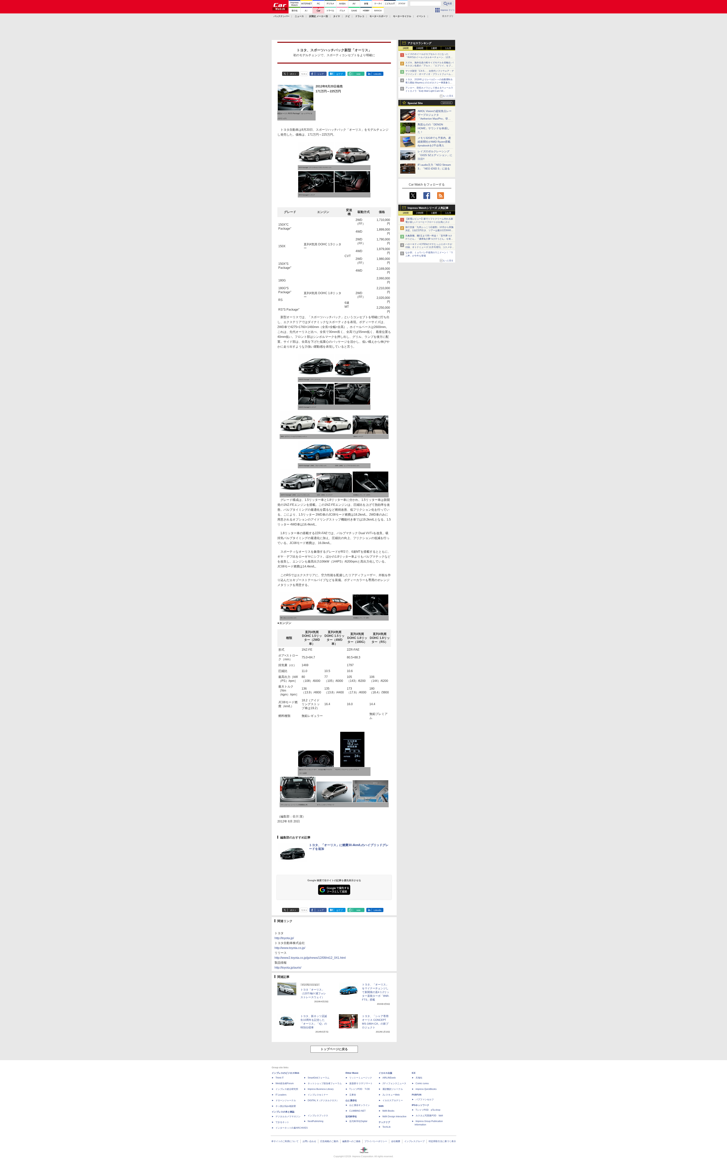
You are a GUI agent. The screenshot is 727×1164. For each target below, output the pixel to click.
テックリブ (384, 1122)
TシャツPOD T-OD (359, 1089)
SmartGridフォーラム (318, 1077)
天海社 (419, 1077)
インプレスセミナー (318, 1094)
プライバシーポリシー (375, 1141)
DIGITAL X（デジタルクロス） (323, 1100)
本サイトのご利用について (285, 1141)
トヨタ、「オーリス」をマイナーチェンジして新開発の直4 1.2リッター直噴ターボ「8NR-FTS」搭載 (375, 992)
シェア (320, 74)
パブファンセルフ (425, 1099)
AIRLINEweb (389, 1077)
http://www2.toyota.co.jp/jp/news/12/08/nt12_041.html (310, 957)
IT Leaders (280, 1094)
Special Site (415, 103)
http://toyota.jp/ (284, 938)
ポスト (293, 74)
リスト (304, 74)
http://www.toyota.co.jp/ (290, 948)
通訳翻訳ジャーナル (392, 1089)
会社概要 (395, 1141)
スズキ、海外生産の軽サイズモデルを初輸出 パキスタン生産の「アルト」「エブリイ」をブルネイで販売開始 (429, 65)
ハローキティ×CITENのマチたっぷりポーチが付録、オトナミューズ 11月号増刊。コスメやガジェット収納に (429, 247)
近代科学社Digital (358, 1121)
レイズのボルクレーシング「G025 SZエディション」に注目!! (435, 155)
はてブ (339, 74)
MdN (381, 1106)
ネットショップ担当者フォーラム (325, 1083)
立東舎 (352, 1094)
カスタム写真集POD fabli (429, 1115)
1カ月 (448, 48)
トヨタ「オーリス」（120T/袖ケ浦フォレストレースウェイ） (313, 993)
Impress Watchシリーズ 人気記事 (428, 207)
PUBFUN (416, 1094)
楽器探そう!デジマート (361, 1083)
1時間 (406, 48)
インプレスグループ (414, 1141)
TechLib (386, 1127)
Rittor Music (352, 1073)
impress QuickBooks (426, 1089)
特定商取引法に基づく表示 (442, 1141)
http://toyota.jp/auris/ (288, 967)
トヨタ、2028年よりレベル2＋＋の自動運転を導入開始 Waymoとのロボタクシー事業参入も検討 (429, 82)
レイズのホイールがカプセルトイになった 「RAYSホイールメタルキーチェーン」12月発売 (429, 57)
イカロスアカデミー (392, 1100)
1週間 (434, 48)
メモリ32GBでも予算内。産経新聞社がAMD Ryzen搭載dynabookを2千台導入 (434, 141)
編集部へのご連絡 (351, 1141)
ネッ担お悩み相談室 (285, 1106)
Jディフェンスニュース (394, 1083)
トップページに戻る (334, 1049)
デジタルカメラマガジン (287, 1116)
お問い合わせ (309, 1141)
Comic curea (422, 1083)
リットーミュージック (360, 1077)
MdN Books (388, 1111)
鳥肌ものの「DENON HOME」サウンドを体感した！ (433, 128)
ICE (414, 1073)
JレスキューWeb (391, 1094)
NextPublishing (315, 1121)
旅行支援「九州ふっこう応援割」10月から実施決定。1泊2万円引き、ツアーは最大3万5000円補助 (429, 230)
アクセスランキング (419, 43)
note (358, 74)
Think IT (279, 1077)
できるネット (282, 1122)
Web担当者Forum (284, 1083)
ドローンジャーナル (285, 1100)
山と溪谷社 (351, 1100)
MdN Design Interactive (394, 1116)
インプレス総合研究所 (286, 1089)
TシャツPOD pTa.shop (428, 1110)
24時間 (419, 48)
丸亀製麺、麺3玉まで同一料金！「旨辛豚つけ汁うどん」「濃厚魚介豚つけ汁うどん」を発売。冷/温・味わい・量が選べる (428, 238)
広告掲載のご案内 (329, 1141)
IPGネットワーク (420, 1105)
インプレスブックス (318, 1115)
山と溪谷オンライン (359, 1105)
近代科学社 (351, 1116)
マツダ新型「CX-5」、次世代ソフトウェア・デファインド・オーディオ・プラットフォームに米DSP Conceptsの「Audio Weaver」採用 (429, 74)
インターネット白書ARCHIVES (291, 1128)
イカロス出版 (385, 1073)
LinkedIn (377, 74)
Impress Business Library (321, 1089)
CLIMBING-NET (357, 1111)
